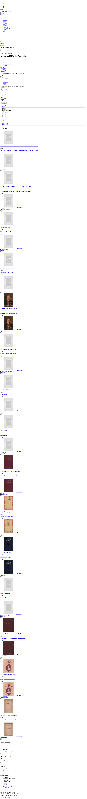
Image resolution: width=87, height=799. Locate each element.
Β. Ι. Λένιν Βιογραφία (5, 552)
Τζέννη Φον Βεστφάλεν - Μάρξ (7, 674)
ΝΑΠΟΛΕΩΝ (3, 430)
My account (5, 770)
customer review (3, 58)
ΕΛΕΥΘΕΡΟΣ (4, 291)
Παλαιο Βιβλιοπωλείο (7, 19)
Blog (4, 771)
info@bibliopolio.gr (6, 784)
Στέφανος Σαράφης (5, 593)
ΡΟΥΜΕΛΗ (3, 169)
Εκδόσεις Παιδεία (4, 494)
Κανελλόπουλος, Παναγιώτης (6, 371)
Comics (4, 21)
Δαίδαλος (3, 738)
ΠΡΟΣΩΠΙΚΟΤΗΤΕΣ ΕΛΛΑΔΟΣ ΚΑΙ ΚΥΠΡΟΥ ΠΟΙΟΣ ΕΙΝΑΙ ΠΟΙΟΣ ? (19, 146)
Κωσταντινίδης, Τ (4, 103)
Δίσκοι (4, 22)
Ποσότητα (2, 77)
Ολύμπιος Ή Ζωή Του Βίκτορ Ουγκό (9, 715)
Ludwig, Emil (3, 452)
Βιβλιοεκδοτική (3, 68)
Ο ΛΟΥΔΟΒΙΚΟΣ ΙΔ (5, 390)
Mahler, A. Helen (4, 655)
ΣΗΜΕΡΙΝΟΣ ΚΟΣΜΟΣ (6, 209)
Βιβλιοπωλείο (5, 17)
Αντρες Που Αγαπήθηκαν (6, 511)
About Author (5, 82)
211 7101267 (2, 760)
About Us (5, 768)
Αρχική (4, 36)
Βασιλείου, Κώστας (5, 615)
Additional (5, 80)
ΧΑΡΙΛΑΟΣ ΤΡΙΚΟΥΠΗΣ (7, 268)
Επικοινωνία (5, 25)
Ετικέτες (4, 83)
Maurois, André (4, 737)
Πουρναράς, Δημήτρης (5, 289)
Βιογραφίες (5, 38)
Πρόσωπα (5, 23)
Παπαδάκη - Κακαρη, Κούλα (6, 167)
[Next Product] (0, 49)
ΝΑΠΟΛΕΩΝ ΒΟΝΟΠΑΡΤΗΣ (8, 349)
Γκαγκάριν (3, 575)
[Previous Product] (0, 44)
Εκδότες (4, 24)
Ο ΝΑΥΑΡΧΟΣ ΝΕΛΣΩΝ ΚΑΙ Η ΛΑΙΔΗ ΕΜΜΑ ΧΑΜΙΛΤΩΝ (15, 186)
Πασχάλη (3, 616)
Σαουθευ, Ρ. (3, 208)
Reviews (4, 84)
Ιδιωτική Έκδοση (4, 412)
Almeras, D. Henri (4, 533)
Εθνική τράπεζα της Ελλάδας (6, 331)
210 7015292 (2, 758)
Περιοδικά (5, 20)
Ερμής (2, 250)
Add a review (10, 58)
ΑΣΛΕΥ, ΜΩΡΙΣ (4, 411)
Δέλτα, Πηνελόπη (4, 249)
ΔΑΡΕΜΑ (3, 453)
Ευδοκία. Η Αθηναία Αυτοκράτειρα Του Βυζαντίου (12, 633)
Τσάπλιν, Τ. (3, 493)
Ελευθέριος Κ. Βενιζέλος (6, 227)
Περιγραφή (5, 79)
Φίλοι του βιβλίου (4, 534)
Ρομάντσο (3, 656)
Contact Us (5, 769)
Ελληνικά (3, 88)
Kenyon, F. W (3, 70)
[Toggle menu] (0, 15)
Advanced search (6, 772)
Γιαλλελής (3, 372)
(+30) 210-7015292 (5, 0)
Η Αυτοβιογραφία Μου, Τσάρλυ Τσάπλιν (10, 471)
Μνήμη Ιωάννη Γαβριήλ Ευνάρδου (8, 308)
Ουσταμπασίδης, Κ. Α (5, 696)
